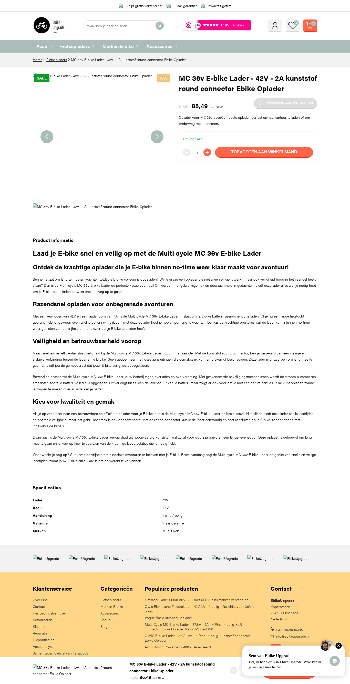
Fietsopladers (75, 46)
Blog (104, 626)
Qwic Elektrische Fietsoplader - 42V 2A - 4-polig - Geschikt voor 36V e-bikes (200, 608)
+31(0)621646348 (288, 629)
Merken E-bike (118, 46)
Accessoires (159, 46)
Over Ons (40, 599)
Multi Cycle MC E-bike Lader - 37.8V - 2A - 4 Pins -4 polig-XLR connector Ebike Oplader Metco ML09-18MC (193, 626)
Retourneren (42, 619)
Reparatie (40, 633)
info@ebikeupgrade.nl (292, 636)
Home (37, 59)
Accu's (105, 619)
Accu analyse (43, 646)
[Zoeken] (160, 26)
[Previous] (46, 136)
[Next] (157, 136)
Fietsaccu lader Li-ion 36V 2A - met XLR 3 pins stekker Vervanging (197, 599)
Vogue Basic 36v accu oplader (168, 617)
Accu (41, 46)
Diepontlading (44, 639)
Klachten (39, 626)
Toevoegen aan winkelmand (264, 152)
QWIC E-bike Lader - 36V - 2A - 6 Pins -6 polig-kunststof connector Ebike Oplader (198, 638)
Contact (39, 606)
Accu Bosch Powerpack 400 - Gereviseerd (178, 646)
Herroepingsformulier (49, 613)
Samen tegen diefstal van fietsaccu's (60, 653)
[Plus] (207, 152)
